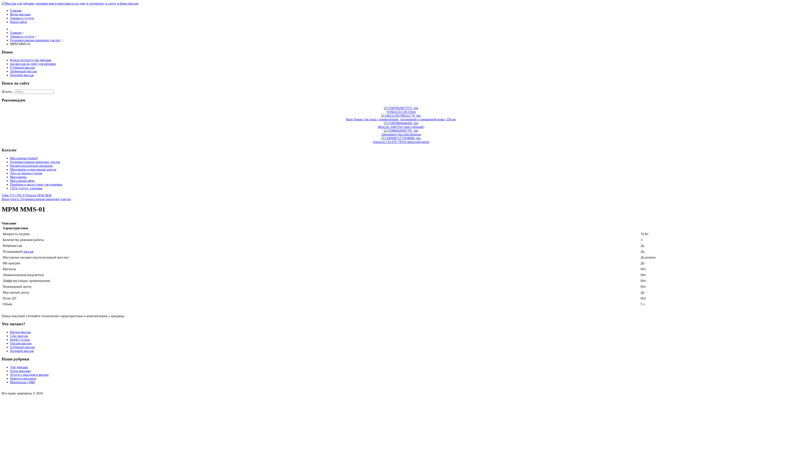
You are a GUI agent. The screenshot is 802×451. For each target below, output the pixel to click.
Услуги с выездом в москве (29, 374)
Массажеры (18, 177)
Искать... (8, 91)
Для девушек (19, 367)
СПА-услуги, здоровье (26, 188)
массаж (28, 251)
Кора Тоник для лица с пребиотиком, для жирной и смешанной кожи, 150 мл (401, 119)
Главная (15, 10)
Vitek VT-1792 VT (14, 195)
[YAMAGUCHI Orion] (401, 108)
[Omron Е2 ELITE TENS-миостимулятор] (401, 138)
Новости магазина (23, 378)
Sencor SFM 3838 (39, 195)
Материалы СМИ (22, 382)
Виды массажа (20, 14)
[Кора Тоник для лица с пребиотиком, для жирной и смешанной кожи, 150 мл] (401, 115)
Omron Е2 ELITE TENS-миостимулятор (401, 142)
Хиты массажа (20, 371)
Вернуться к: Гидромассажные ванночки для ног (36, 199)
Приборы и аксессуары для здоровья (36, 184)
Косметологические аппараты (31, 165)
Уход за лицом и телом (26, 173)
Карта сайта (18, 22)
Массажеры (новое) (24, 158)
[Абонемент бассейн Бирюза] (401, 130)
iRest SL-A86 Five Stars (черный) (401, 127)
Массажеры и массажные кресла (33, 169)
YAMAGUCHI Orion (401, 112)
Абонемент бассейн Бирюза (401, 134)
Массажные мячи (22, 180)
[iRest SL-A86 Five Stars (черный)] (401, 123)
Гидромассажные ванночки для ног (35, 162)
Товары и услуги (22, 18)
